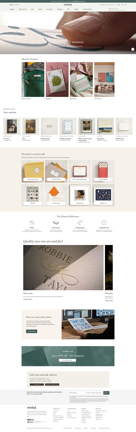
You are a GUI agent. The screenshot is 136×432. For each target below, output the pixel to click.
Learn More (36, 384)
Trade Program (102, 4)
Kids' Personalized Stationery (80, 179)
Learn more (27, 299)
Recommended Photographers (99, 415)
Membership (98, 419)
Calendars (32, 203)
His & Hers (6, 138)
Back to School (26, 98)
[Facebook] (28, 420)
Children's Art (103, 203)
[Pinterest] (30, 420)
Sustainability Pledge (57, 419)
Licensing (83, 422)
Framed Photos (80, 203)
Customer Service (71, 408)
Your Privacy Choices (71, 417)
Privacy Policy (78, 428)
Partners (83, 408)
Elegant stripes (45, 138)
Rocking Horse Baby (65, 138)
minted (11, 4)
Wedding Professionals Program (86, 418)
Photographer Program (86, 412)
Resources (98, 408)
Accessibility (93, 428)
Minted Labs (55, 421)
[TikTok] (31, 420)
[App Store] (30, 422)
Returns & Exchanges (71, 412)
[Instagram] (33, 420)
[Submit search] (109, 9)
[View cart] (125, 5)
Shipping (69, 414)
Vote (115, 4)
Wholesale (83, 420)
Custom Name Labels (33, 179)
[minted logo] (68, 5)
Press (54, 414)
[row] (68, 33)
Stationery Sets (56, 203)
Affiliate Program (85, 410)
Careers (54, 412)
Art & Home (97, 98)
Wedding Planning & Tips (101, 410)
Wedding (48, 98)
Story (23, 138)
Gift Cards (69, 416)
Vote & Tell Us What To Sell (52, 384)
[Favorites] (122, 5)
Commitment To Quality (58, 416)
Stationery (73, 98)
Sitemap (86, 428)
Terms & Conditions (67, 428)
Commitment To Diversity (58, 417)
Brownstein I (100, 138)
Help (68, 410)
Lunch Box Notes (56, 179)
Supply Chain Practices (104, 428)
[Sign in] (119, 5)
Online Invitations (103, 179)
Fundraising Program (86, 416)
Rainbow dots (120, 138)
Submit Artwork (110, 4)
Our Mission (55, 410)
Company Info (56, 408)
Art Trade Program (85, 414)
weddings (16, 4)
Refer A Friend (99, 417)
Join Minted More (67, 360)
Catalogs (98, 412)
